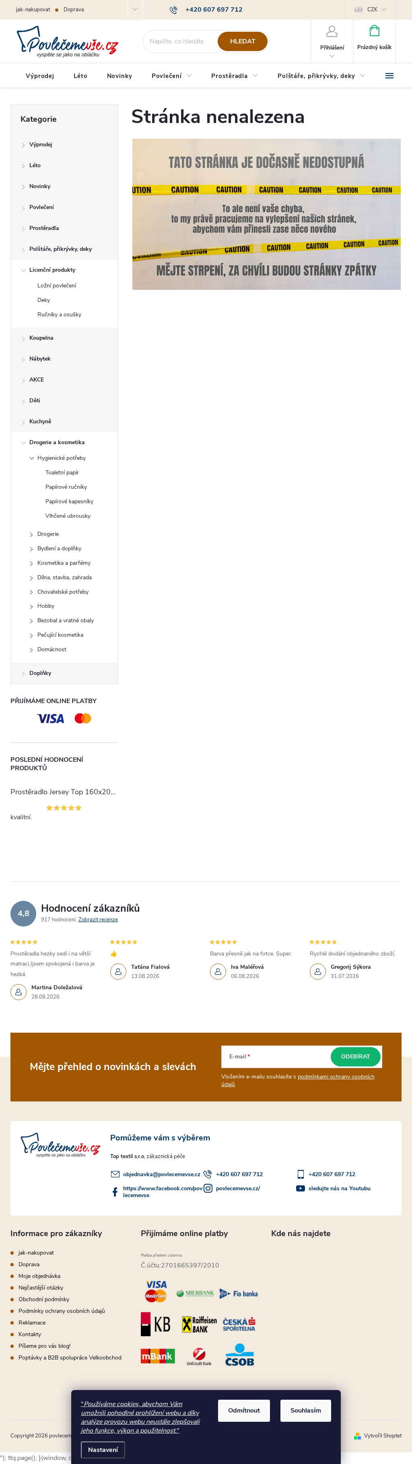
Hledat (242, 41)
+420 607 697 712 (239, 1174)
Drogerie (48, 534)
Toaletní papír (62, 472)
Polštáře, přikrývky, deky (60, 249)
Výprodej (40, 144)
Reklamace (32, 1323)
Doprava (74, 9)
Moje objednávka (39, 1276)
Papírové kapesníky (69, 501)
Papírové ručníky (66, 487)
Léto (35, 165)
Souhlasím (305, 1410)
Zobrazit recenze (98, 919)
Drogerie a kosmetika (57, 442)
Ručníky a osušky (59, 314)
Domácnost (51, 649)
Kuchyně (40, 421)
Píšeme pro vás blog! (44, 1346)
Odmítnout (244, 1410)
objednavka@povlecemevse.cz (161, 1174)
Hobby (45, 606)
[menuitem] (40, 76)
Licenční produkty (52, 270)
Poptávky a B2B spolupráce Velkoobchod (70, 1357)
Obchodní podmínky (44, 1299)
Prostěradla (44, 228)
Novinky (39, 186)
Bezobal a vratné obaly (65, 620)
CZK (372, 9)
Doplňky (40, 673)
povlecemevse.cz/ (238, 1188)
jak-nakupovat (33, 9)
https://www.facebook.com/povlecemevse (162, 1192)
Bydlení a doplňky (59, 548)
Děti (34, 400)
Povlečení (41, 207)
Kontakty (30, 1334)
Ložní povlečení (56, 285)
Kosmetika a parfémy (64, 563)
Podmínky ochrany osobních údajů (62, 1311)
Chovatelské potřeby (63, 592)
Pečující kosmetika (60, 635)
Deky (43, 300)
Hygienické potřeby (61, 458)
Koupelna (41, 338)
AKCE (36, 379)
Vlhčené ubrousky (68, 516)
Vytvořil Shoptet (383, 1435)
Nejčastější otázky (41, 1288)
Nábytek (40, 359)
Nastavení (103, 1450)
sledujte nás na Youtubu (340, 1188)
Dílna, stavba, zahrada (64, 577)
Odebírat (355, 1056)
